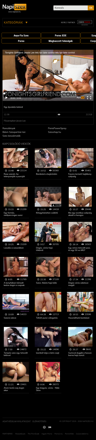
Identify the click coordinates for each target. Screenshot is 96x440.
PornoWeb (69, 434)
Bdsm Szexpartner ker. (14, 132)
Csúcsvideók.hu (82, 434)
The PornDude (33, 434)
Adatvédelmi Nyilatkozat (16, 421)
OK (90, 8)
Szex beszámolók (11, 136)
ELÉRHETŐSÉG (39, 421)
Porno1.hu (58, 434)
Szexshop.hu (54, 132)
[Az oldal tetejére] (91, 432)
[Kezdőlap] (14, 7)
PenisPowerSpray (57, 128)
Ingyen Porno (47, 434)
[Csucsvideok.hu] (84, 22)
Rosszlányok (8, 128)
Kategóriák (14, 22)
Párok (15, 163)
